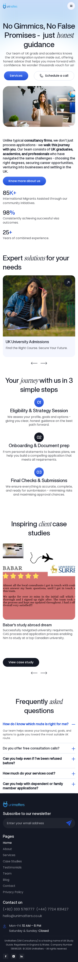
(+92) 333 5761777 (18, 909)
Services (16, 75)
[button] (71, 6)
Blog (6, 880)
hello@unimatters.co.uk (22, 915)
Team (7, 873)
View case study (21, 662)
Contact (9, 886)
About (7, 849)
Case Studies (12, 861)
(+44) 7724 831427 (52, 909)
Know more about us (24, 181)
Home (7, 843)
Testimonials (12, 867)
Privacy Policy (13, 892)
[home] (12, 6)
